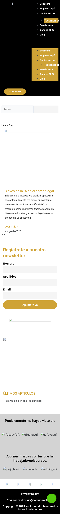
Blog (42, 35)
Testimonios (52, 20)
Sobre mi (45, 4)
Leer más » (11, 226)
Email (7, 289)
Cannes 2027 (47, 30)
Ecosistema (46, 25)
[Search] (38, 110)
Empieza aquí (47, 9)
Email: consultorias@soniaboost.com (30, 500)
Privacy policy (30, 494)
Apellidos (9, 276)
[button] (45, 43)
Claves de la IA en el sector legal (29, 191)
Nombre (8, 263)
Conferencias (47, 13)
